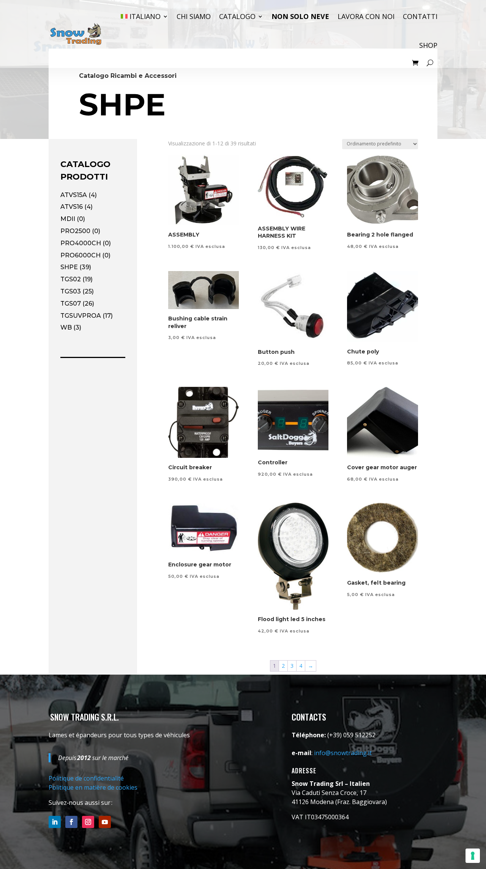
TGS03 (70, 291)
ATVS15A (73, 195)
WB (66, 327)
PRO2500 (75, 231)
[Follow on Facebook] (71, 822)
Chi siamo (194, 16)
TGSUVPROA (80, 315)
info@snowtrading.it (343, 753)
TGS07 (70, 303)
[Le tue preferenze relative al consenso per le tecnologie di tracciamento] (472, 855)
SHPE (69, 267)
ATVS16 (71, 206)
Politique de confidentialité (86, 778)
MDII (67, 218)
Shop (428, 45)
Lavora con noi (366, 16)
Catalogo (237, 16)
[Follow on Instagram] (88, 822)
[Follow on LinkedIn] (55, 822)
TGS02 (70, 279)
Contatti (420, 16)
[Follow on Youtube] (105, 822)
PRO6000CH (80, 255)
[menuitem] (144, 16)
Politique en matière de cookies (93, 787)
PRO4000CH (80, 243)
